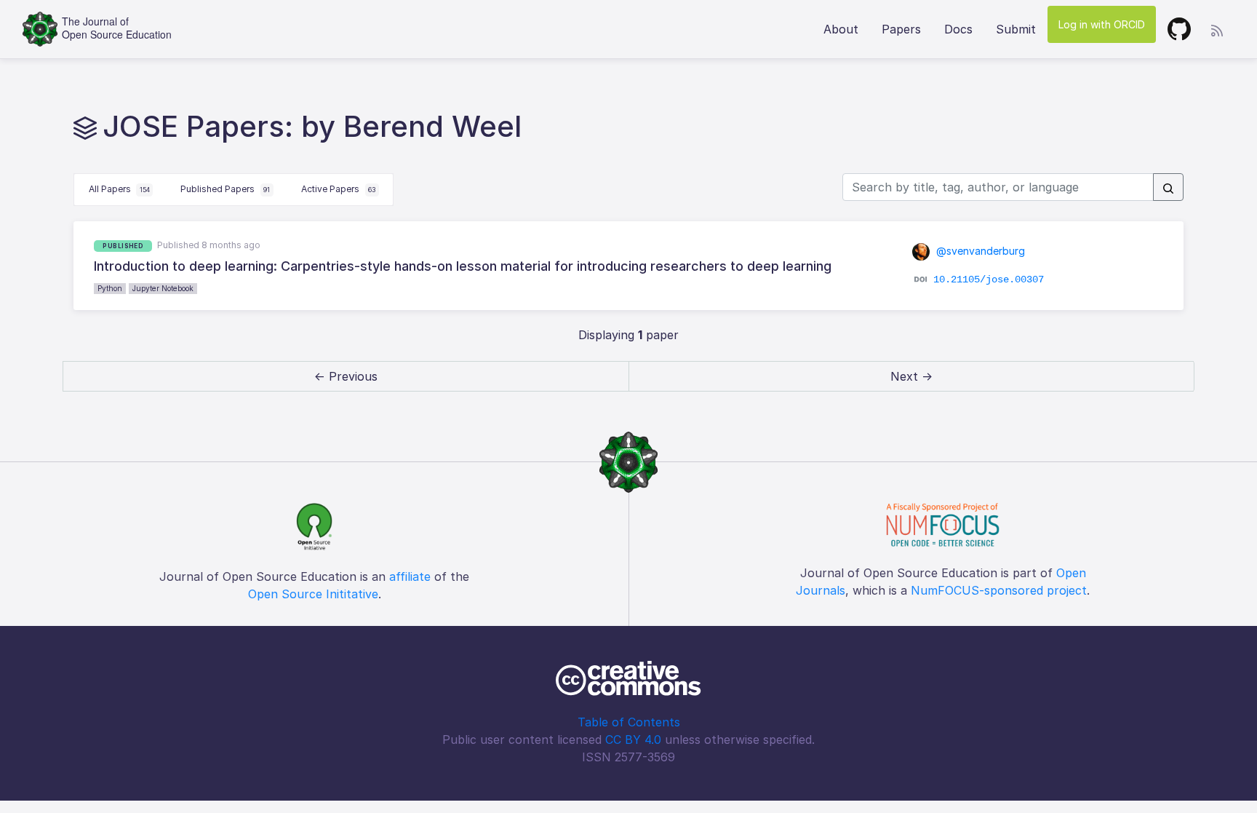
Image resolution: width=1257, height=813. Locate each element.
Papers (901, 29)
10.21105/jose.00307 (988, 279)
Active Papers (338, 188)
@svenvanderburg (979, 251)
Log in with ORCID (1101, 24)
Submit (1016, 29)
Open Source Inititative (313, 594)
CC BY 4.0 (633, 739)
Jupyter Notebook (162, 288)
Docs (958, 29)
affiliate (410, 576)
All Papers (119, 188)
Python (109, 288)
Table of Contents (629, 722)
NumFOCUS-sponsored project (999, 590)
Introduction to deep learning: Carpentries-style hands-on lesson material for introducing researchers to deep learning (462, 266)
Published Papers (225, 188)
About (840, 29)
